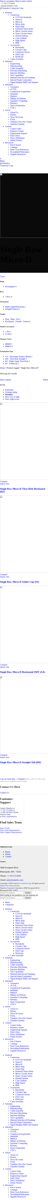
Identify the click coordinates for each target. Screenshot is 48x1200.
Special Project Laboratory (21, 80)
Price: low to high (12, 397)
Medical (13, 96)
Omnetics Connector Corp (22, 883)
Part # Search (15, 145)
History (13, 115)
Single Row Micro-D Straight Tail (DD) (20, 762)
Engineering (15, 64)
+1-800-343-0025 (6, 812)
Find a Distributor (17, 138)
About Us (14, 112)
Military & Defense (18, 98)
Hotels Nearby (16, 140)
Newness (9, 394)
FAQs (12, 119)
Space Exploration (17, 105)
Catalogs (13, 147)
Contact (8, 856)
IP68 (17, 43)
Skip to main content (23, 1)
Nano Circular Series (23, 33)
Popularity (9, 390)
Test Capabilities (17, 75)
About (7, 854)
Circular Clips (21, 50)
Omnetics (21, 779)
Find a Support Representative (11, 832)
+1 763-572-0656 (14, 876)
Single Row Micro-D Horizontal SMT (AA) (22, 672)
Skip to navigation (7, 1)
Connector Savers (22, 52)
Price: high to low (12, 399)
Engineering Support (18, 133)
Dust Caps (19, 54)
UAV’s (13, 108)
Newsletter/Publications (19, 152)
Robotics (13, 103)
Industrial (14, 94)
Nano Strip (19, 26)
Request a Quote (17, 131)
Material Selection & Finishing (22, 78)
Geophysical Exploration (20, 91)
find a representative (9, 816)
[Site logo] (12, 8)
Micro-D (18, 22)
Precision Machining (18, 71)
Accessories (15, 45)
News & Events (16, 117)
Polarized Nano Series (24, 29)
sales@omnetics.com (14, 880)
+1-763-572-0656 (6, 810)
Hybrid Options (21, 36)
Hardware (19, 57)
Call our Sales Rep (7, 779)
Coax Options (21, 38)
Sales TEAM (4, 828)
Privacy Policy (15, 886)
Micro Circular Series (24, 31)
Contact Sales (15, 129)
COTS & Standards (23, 17)
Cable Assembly (16, 59)
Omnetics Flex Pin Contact (21, 122)
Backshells (19, 47)
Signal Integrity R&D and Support (24, 82)
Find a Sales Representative (10, 830)
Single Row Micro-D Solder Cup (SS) (19, 581)
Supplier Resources (18, 154)
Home (3, 368)
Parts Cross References (19, 150)
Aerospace (14, 87)
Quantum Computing (18, 101)
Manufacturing (16, 66)
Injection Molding (17, 73)
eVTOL (13, 89)
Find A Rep (15, 136)
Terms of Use (4, 886)
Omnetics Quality (17, 124)
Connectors (14, 15)
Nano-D (18, 19)
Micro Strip (20, 24)
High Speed (20, 40)
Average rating (11, 392)
